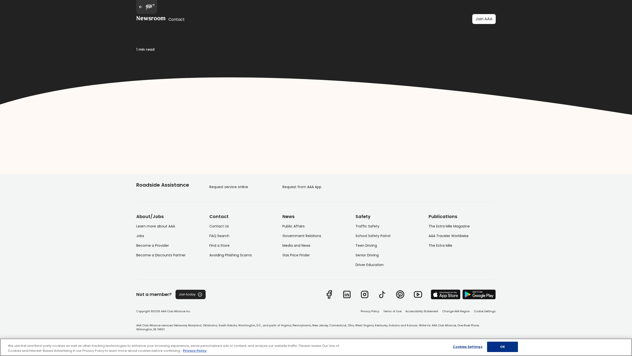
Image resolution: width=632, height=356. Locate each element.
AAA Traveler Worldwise (449, 235)
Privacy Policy (370, 311)
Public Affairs (293, 226)
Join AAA (484, 19)
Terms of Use (392, 311)
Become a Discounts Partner (161, 255)
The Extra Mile (440, 245)
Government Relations (301, 235)
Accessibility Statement (421, 311)
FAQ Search (219, 235)
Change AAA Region (456, 311)
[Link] (329, 294)
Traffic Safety (367, 226)
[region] (316, 347)
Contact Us (219, 226)
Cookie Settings (485, 311)
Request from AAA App (301, 186)
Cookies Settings (467, 346)
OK (502, 346)
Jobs (140, 235)
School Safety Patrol (373, 235)
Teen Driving (366, 245)
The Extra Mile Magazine (449, 226)
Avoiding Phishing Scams (230, 255)
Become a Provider (152, 245)
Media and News (296, 245)
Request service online (228, 186)
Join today (187, 294)
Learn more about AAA (155, 226)
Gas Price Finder (296, 255)
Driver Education (370, 264)
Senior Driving (367, 255)
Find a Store (219, 245)
